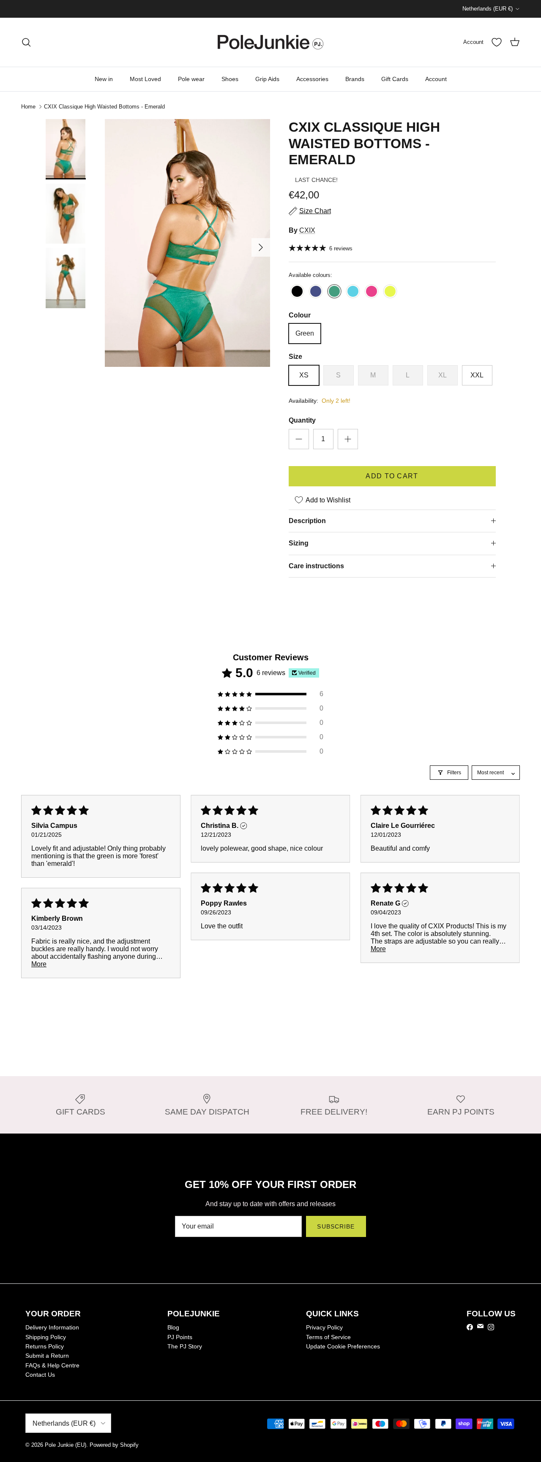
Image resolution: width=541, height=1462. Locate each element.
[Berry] (371, 292)
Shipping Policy (45, 1337)
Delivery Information (52, 1327)
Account (436, 79)
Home (28, 106)
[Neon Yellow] (390, 292)
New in (104, 79)
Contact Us (40, 1374)
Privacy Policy (324, 1327)
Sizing (299, 543)
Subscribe (336, 1226)
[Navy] (315, 292)
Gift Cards (394, 79)
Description (307, 520)
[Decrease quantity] (299, 439)
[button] (270, 694)
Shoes (229, 79)
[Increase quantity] (348, 439)
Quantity (302, 420)
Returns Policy (44, 1346)
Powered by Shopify (114, 1445)
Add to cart (392, 476)
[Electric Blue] (352, 292)
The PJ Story (184, 1346)
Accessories (312, 79)
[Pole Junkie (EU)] (270, 42)
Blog (173, 1327)
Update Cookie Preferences (343, 1346)
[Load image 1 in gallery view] (187, 243)
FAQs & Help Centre (52, 1365)
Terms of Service (328, 1337)
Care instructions (316, 566)
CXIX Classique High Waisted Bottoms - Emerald (104, 106)
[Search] (26, 42)
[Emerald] (334, 292)
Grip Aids (267, 79)
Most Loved (145, 79)
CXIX (307, 230)
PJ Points (179, 1337)
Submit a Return (47, 1355)
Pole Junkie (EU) (65, 1445)
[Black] (297, 292)
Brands (354, 79)
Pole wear (191, 79)
